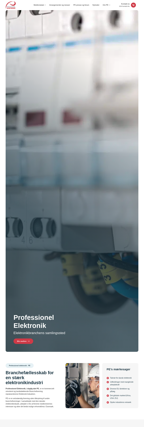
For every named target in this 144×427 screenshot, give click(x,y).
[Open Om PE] (109, 5)
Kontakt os (125, 4)
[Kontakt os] (133, 5)
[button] (20, 365)
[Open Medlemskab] (45, 5)
